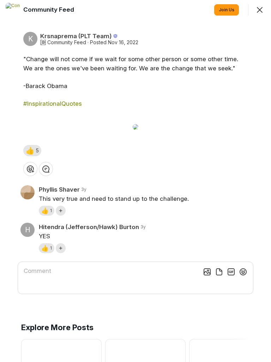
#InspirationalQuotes (52, 103)
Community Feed (66, 42)
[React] (30, 169)
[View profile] (13, 10)
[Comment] (46, 169)
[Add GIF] (231, 272)
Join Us (226, 9)
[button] (32, 150)
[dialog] (135, 181)
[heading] (49, 9)
